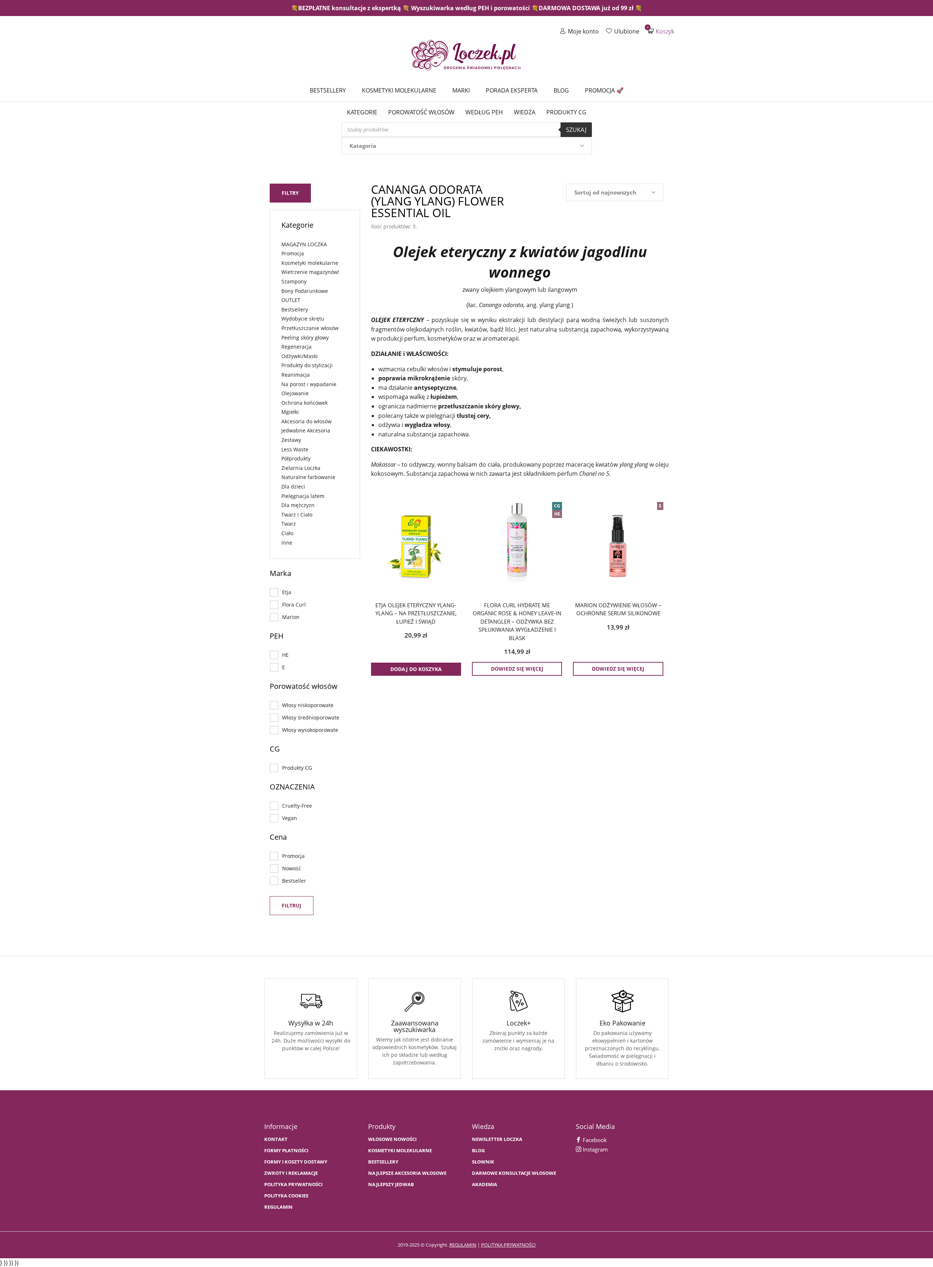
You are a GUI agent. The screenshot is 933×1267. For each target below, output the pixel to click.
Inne (286, 542)
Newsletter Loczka (497, 1139)
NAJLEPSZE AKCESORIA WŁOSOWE (407, 1173)
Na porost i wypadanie (308, 384)
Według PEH (484, 112)
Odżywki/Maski (299, 356)
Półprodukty (296, 458)
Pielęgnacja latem (302, 496)
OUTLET (290, 300)
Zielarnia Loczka (300, 467)
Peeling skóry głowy (305, 337)
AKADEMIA (484, 1184)
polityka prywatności (508, 1244)
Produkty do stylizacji (307, 365)
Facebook (594, 1140)
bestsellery (383, 1162)
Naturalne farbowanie (308, 477)
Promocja (292, 253)
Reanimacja (295, 374)
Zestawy (291, 439)
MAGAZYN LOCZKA (304, 244)
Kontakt (276, 1139)
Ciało (287, 533)
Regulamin (278, 1207)
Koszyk (661, 31)
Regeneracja (296, 346)
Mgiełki (290, 411)
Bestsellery (328, 90)
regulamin (462, 1244)
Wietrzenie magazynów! (310, 271)
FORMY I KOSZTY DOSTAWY (295, 1162)
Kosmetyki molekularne (399, 90)
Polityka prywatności (293, 1184)
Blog (561, 90)
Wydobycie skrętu (302, 318)
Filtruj (291, 905)
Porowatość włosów (421, 112)
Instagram (594, 1149)
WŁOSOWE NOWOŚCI (392, 1139)
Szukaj (576, 130)
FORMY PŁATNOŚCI (286, 1150)
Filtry (290, 192)
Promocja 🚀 (604, 90)
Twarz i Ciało (296, 514)
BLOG (478, 1150)
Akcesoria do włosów (306, 421)
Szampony (294, 281)
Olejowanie (295, 393)
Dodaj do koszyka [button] (416, 669)
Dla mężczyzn (298, 505)
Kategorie (362, 112)
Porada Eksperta (512, 90)
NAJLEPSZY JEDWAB (391, 1184)
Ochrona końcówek (304, 402)
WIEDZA (524, 112)
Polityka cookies (286, 1195)
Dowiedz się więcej (517, 668)
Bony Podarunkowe (304, 290)
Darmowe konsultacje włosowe (514, 1173)
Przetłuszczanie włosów (310, 328)
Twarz (288, 523)
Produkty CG (566, 112)
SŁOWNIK (483, 1162)
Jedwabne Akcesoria (305, 430)
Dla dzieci (293, 486)
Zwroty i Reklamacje (291, 1173)
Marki (461, 90)
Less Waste (294, 449)
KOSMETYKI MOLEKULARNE (400, 1150)
